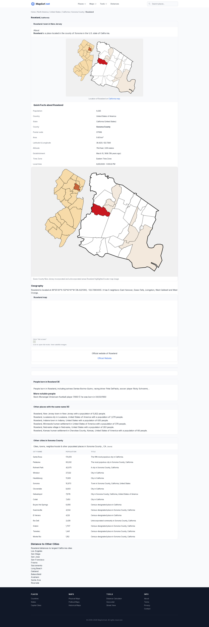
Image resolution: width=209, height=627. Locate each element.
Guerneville (37, 510)
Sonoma (78, 33)
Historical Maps (75, 605)
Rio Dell (36, 521)
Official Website (105, 358)
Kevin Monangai (41, 397)
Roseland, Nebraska (43, 427)
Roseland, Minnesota (43, 424)
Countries (35, 599)
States (33, 602)
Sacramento (36, 565)
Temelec (36, 531)
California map (114, 99)
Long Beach (36, 568)
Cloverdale (37, 489)
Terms (146, 602)
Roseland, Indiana (42, 420)
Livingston (149, 290)
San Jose (35, 557)
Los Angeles (36, 551)
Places (81, 4)
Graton (35, 526)
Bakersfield (36, 574)
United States (55, 12)
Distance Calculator (114, 599)
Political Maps (74, 602)
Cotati (35, 499)
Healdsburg (37, 478)
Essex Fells (139, 290)
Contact (147, 609)
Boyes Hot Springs (40, 505)
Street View (111, 605)
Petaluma (36, 462)
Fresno (34, 562)
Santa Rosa (37, 457)
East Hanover (126, 290)
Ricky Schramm (140, 388)
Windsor (36, 473)
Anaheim (35, 577)
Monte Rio (37, 537)
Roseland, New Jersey (44, 413)
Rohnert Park (38, 467)
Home (33, 12)
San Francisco (37, 560)
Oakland (34, 571)
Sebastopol (37, 494)
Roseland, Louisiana (43, 417)
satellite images (61, 345)
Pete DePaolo (112, 388)
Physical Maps (74, 599)
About (146, 599)
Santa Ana (36, 580)
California (66, 12)
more (110, 446)
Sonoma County (77, 12)
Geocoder (110, 602)
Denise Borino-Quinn (83, 388)
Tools (102, 4)
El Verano (37, 515)
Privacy (147, 605)
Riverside (35, 583)
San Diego (35, 554)
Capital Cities (36, 605)
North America (43, 12)
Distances (115, 4)
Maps (92, 4)
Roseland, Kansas (42, 430)
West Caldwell (162, 290)
